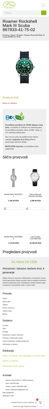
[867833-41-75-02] (24, 67)
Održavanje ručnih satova (13, 366)
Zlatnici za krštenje (10, 361)
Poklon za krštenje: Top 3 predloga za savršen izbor (24, 356)
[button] (43, 5)
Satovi (12, 35)
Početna (6, 35)
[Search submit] (43, 13)
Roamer (20, 35)
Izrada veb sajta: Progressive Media (24, 406)
